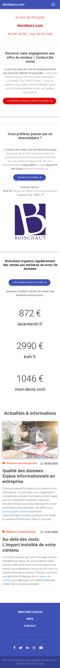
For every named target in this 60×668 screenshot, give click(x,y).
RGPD (30, 618)
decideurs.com (30, 25)
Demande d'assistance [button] (28, 177)
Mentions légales (30, 612)
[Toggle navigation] (53, 4)
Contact (30, 625)
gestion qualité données (15, 511)
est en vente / (30, 34)
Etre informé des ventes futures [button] (28, 282)
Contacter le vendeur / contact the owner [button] (28, 101)
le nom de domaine (30, 17)
